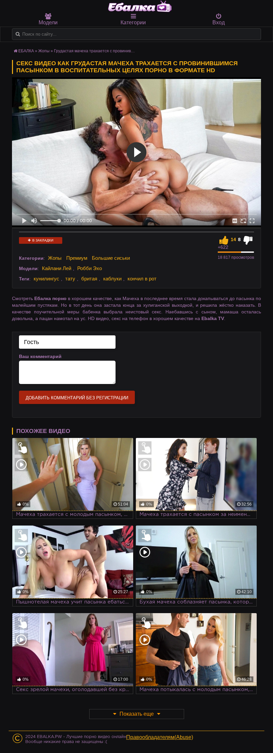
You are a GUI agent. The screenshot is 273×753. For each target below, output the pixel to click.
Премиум (76, 258)
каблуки (112, 278)
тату (70, 278)
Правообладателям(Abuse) (159, 737)
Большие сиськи (111, 258)
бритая (89, 278)
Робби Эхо (89, 268)
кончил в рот (142, 278)
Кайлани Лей (56, 268)
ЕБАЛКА (26, 51)
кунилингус (46, 278)
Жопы (44, 51)
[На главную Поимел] (140, 6)
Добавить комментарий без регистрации (77, 397)
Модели (48, 22)
